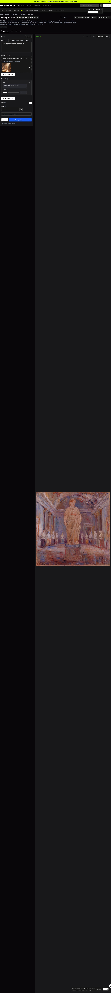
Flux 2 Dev (23, 14)
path (4, 82)
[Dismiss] (101, 9)
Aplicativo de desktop (32, 10)
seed (2, 106)
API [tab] (12, 31)
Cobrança (50, 10)
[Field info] (7, 40)
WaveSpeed (14, 14)
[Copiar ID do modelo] (61, 17)
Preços (29, 6)
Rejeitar (99, 989)
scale (4, 89)
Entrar (107, 6)
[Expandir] (30, 41)
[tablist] (16, 31)
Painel (1, 10)
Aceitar (106, 989)
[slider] (7, 92)
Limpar (5, 120)
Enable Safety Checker (9, 123)
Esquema (94, 17)
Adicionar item (9, 74)
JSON (107, 36)
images (4, 55)
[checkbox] (2, 123)
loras (3, 79)
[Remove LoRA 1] (29, 82)
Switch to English (93, 12)
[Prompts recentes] (27, 40)
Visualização (100, 36)
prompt (3, 40)
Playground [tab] (4, 31)
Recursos (46, 6)
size (2, 102)
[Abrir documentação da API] (65, 17)
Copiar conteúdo (103, 17)
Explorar (21, 6)
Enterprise (37, 6)
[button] (29, 67)
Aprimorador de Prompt (17, 40)
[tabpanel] (16, 80)
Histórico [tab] (18, 31)
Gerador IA (18, 10)
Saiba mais (88, 990)
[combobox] (27, 17)
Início (1, 14)
